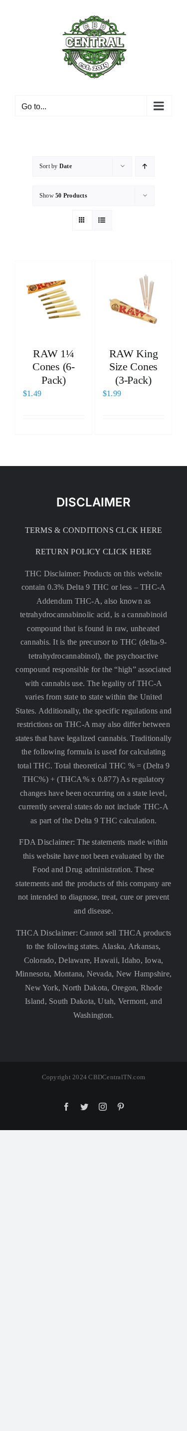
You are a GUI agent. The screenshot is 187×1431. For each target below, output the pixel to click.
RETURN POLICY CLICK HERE (93, 551)
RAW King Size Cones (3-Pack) (133, 366)
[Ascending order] (145, 166)
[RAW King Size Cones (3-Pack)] (133, 299)
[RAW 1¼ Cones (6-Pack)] (53, 299)
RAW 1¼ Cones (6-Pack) (53, 366)
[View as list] (102, 220)
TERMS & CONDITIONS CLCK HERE (94, 530)
